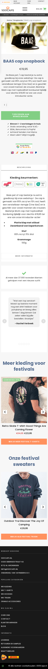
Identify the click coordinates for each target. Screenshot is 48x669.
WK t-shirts (7, 590)
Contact (5, 619)
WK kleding (6, 586)
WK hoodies (6, 594)
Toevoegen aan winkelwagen (20, 115)
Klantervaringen (9, 622)
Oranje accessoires (11, 601)
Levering (5, 640)
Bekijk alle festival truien (24, 536)
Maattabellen (7, 651)
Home (9, 20)
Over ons (5, 615)
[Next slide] (43, 412)
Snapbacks (18, 20)
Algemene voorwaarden (12, 647)
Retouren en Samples (11, 644)
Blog (3, 626)
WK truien (6, 598)
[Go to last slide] (5, 412)
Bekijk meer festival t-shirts (24, 441)
